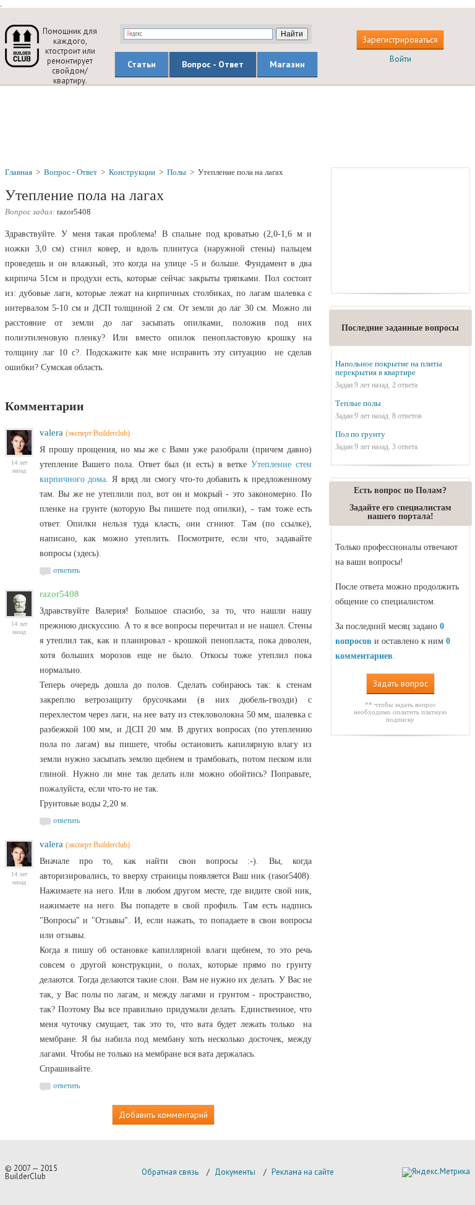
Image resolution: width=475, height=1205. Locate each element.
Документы (235, 1172)
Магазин (287, 64)
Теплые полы (358, 403)
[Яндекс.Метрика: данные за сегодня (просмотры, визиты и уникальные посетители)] (436, 1172)
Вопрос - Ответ (213, 64)
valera (51, 433)
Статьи (141, 64)
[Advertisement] (237, 125)
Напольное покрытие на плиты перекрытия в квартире (388, 368)
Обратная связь (170, 1172)
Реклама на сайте (303, 1172)
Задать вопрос (400, 683)
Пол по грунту (360, 434)
